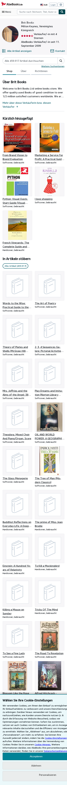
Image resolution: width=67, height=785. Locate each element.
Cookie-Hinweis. (43, 744)
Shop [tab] (9, 71)
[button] (61, 61)
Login (53, 5)
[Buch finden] (62, 11)
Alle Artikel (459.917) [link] (15, 265)
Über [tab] (24, 71)
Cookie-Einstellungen (56, 738)
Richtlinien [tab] (41, 71)
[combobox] (38, 11)
